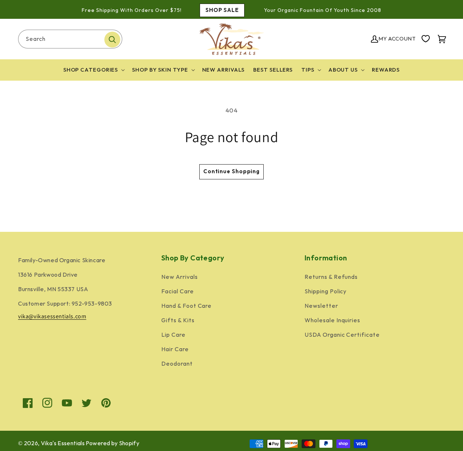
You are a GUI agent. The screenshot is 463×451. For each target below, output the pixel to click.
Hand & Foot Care (186, 306)
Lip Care (173, 335)
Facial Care (177, 292)
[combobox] (70, 39)
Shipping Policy (326, 292)
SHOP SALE (222, 10)
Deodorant (177, 364)
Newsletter (321, 306)
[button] (93, 70)
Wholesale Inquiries (332, 321)
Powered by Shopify (112, 444)
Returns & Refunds (331, 277)
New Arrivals (179, 277)
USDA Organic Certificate (342, 335)
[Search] (112, 40)
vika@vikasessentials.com (52, 316)
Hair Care (175, 349)
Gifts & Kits (178, 321)
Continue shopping (231, 171)
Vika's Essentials (63, 444)
